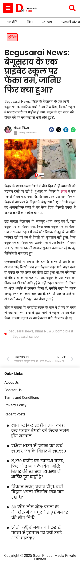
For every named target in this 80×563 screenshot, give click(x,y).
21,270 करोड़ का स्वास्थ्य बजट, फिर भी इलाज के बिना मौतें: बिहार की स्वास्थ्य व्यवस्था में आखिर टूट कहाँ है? (37, 469)
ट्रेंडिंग (12, 37)
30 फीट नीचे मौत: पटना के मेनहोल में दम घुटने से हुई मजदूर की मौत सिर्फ (39, 512)
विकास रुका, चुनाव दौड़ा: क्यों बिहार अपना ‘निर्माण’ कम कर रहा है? (37, 492)
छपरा (64, 191)
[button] (51, 129)
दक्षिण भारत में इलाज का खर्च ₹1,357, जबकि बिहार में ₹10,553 (38, 448)
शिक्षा (29, 22)
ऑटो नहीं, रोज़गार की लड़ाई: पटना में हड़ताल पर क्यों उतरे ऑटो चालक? (36, 533)
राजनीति (12, 22)
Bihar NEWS (44, 331)
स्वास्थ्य (47, 22)
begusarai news (21, 331)
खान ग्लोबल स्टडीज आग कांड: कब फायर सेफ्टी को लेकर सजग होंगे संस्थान (40, 431)
